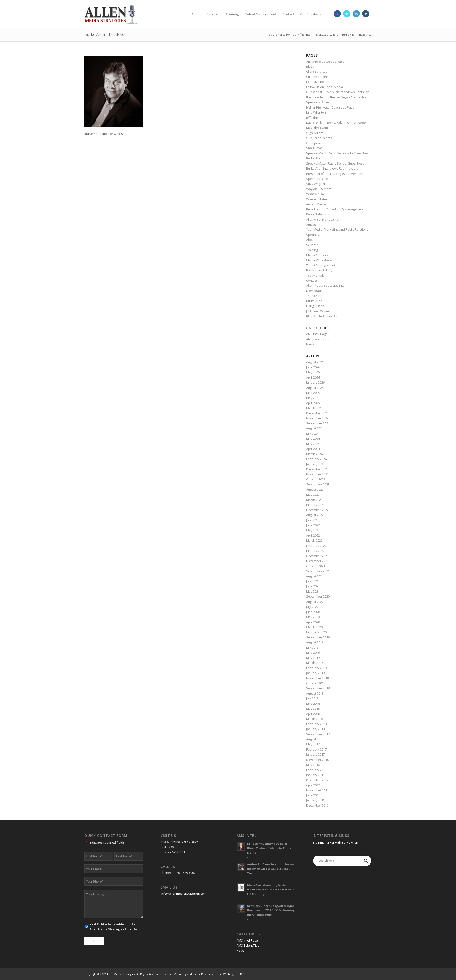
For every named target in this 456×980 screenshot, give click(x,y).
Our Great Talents (319, 138)
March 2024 (314, 454)
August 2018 (314, 693)
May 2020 (313, 617)
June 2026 (313, 367)
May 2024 (313, 444)
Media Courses (317, 255)
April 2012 (313, 785)
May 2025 (313, 398)
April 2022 (313, 535)
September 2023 (318, 484)
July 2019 (312, 647)
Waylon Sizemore (319, 189)
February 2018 (316, 724)
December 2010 (317, 805)
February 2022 (316, 545)
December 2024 (317, 413)
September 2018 (318, 688)
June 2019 (313, 652)
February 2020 (316, 632)
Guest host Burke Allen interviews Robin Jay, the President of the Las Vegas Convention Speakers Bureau (338, 97)
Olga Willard (314, 133)
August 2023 (314, 489)
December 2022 (317, 510)
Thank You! (314, 296)
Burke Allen (314, 301)
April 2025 (313, 403)
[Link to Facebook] (337, 13)
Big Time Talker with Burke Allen (335, 842)
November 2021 (317, 561)
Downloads (314, 291)
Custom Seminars (319, 77)
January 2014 (315, 775)
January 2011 (315, 800)
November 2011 (317, 790)
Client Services (316, 71)
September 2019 (318, 637)
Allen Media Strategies (121, 974)
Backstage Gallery (319, 270)
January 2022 (315, 550)
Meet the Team (317, 127)
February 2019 (316, 668)
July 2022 (312, 520)
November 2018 (317, 678)
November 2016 (317, 759)
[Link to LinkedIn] (356, 13)
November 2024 (317, 418)
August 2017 (314, 739)
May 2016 (313, 764)
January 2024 (315, 464)
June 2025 (313, 392)
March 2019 (314, 663)
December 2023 (317, 469)
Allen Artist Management (323, 219)
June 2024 (313, 438)
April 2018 (313, 714)
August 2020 (314, 601)
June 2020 (313, 612)
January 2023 (315, 505)
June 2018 (313, 703)
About (310, 240)
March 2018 (314, 719)
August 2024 (314, 428)
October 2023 (315, 479)
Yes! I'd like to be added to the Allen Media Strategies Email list (114, 926)
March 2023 (314, 500)
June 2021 (313, 586)
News (310, 344)
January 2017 (315, 754)
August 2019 (314, 642)
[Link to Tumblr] (365, 13)
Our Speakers (316, 143)
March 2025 (314, 408)
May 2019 (313, 658)
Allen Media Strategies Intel (325, 285)
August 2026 (314, 362)
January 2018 (315, 729)
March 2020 (314, 627)
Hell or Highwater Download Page (330, 107)
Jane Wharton (316, 112)
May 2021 (313, 591)
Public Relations (317, 214)
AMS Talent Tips (317, 339)
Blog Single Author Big (321, 316)
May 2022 (313, 530)
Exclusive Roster (318, 82)
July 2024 (312, 433)
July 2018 (312, 698)
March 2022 (314, 540)
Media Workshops (319, 260)
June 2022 (313, 525)
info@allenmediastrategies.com (183, 893)
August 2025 (314, 387)
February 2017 (316, 749)
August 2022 (314, 515)
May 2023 (313, 494)
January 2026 (315, 382)
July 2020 (312, 606)
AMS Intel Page (317, 334)
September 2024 (318, 423)
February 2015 (316, 770)
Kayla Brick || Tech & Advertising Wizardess (337, 122)
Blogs (310, 66)
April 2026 (313, 377)
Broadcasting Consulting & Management (335, 209)
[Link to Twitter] (346, 13)
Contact (311, 280)
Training (312, 250)
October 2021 (315, 566)
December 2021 (317, 556)
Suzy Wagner (315, 183)
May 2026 (313, 372)
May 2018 (313, 708)
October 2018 (315, 683)
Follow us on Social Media (324, 87)
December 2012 (317, 780)
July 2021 (312, 581)
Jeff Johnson (314, 117)
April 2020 (313, 622)
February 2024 (316, 459)
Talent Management (320, 265)
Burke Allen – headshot (105, 34)
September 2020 (318, 596)
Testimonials (315, 275)
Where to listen (317, 199)
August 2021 (314, 576)
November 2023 (317, 474)
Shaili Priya (314, 148)
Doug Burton (315, 306)
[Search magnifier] (366, 860)
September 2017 (318, 734)
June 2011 (313, 795)
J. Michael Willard (318, 311)
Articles (311, 224)
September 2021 (318, 571)
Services (312, 245)
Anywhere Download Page (325, 61)
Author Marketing (318, 204)
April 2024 (313, 449)
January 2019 (315, 673)
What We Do (315, 194)
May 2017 (313, 744)
